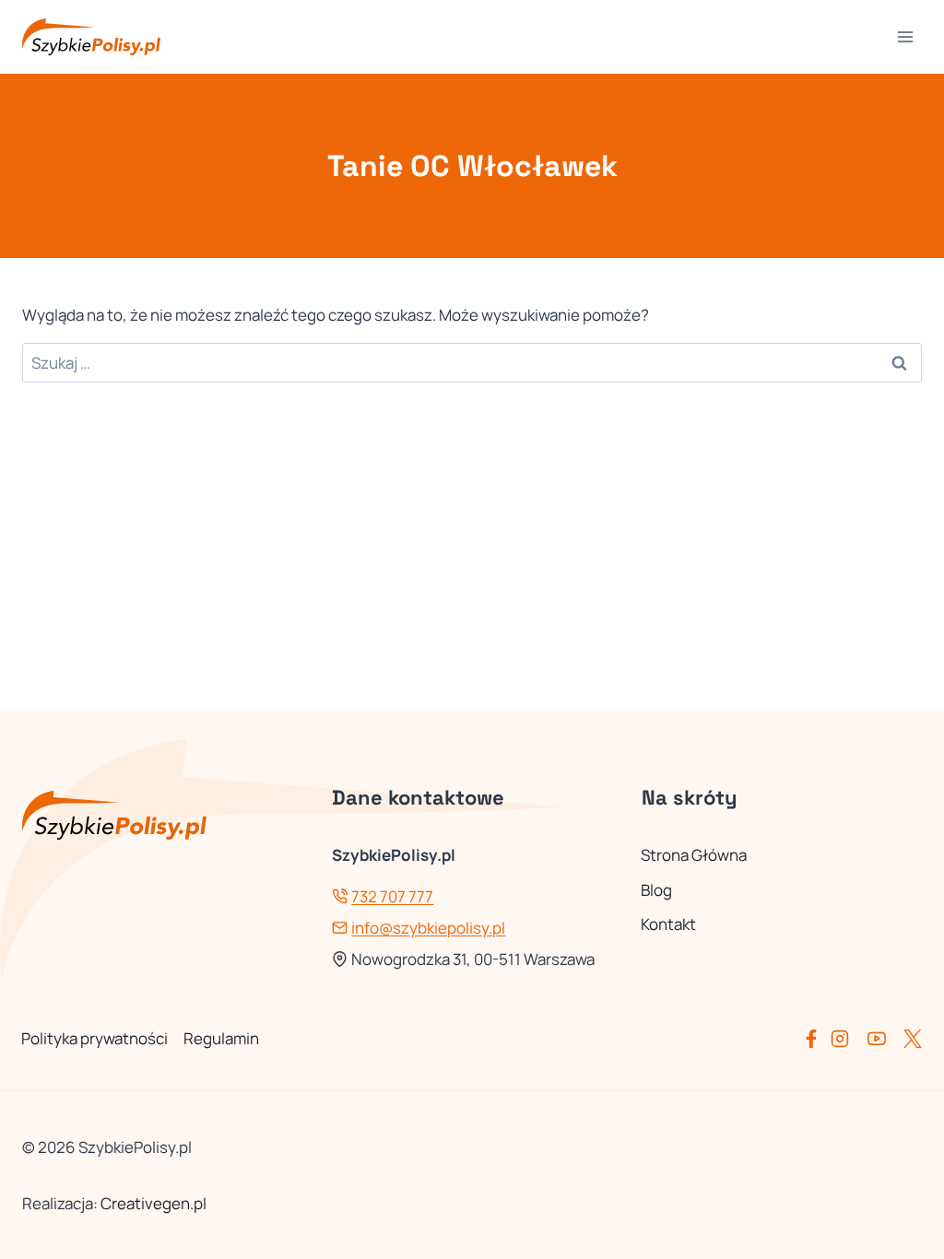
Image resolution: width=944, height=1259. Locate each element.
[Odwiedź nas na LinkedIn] (912, 1039)
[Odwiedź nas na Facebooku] (815, 1039)
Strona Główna (694, 854)
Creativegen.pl (153, 1203)
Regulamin (221, 1038)
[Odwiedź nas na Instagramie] (847, 1039)
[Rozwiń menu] (905, 36)
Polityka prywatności (94, 1038)
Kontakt (668, 924)
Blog (656, 889)
